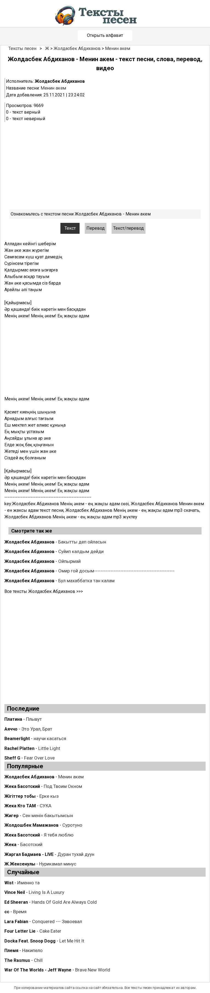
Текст (70, 228)
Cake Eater (50, 931)
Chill (38, 960)
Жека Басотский (22, 786)
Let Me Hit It (71, 941)
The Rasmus (17, 960)
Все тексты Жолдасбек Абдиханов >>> (43, 591)
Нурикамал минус (57, 864)
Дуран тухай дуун (75, 854)
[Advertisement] (105, 166)
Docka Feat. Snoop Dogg (30, 941)
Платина (13, 719)
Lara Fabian (16, 921)
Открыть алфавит (105, 35)
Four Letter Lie (20, 931)
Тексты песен (22, 48)
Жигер (11, 815)
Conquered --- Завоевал (57, 921)
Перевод (95, 228)
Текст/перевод (128, 228)
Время (20, 911)
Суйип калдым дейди (81, 551)
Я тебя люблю (59, 835)
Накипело (32, 950)
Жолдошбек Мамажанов (31, 825)
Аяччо (11, 729)
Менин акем (117, 48)
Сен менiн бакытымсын (47, 815)
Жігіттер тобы (20, 796)
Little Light (49, 748)
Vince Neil (14, 892)
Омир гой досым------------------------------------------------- (116, 571)
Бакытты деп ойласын (82, 542)
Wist (8, 882)
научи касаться (50, 738)
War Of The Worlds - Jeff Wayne (37, 970)
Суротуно (72, 825)
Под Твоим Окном (63, 786)
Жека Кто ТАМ (20, 805)
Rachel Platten (19, 748)
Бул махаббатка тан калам (86, 580)
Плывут (34, 719)
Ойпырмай (69, 561)
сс (6, 911)
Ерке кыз (49, 796)
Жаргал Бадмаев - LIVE (29, 854)
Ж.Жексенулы (19, 864)
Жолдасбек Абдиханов (77, 48)
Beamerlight (17, 738)
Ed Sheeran (16, 902)
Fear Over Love (39, 758)
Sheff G (12, 758)
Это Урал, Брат (36, 729)
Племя (11, 950)
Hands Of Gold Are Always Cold (64, 902)
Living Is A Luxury (46, 892)
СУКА (45, 805)
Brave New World (92, 970)
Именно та (28, 882)
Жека (10, 844)
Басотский (31, 844)
